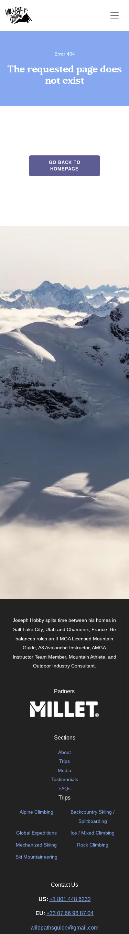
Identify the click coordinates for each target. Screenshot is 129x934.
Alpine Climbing (36, 812)
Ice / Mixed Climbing (93, 833)
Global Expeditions (36, 833)
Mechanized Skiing (36, 845)
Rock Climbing (92, 845)
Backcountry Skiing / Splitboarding (93, 816)
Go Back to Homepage (64, 166)
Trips (64, 761)
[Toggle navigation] (114, 15)
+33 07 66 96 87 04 (70, 913)
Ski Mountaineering (36, 857)
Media (64, 770)
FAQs (64, 788)
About (64, 752)
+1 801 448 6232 (70, 899)
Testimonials (64, 779)
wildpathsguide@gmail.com (64, 928)
